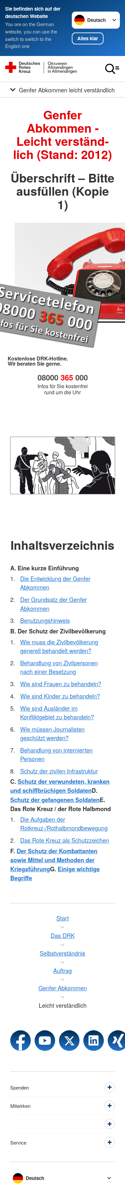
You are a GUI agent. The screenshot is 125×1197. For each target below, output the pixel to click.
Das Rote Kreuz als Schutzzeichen (64, 840)
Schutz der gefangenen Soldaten (55, 800)
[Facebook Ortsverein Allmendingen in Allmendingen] (20, 1040)
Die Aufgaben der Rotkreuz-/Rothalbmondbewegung (64, 823)
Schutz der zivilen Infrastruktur (59, 771)
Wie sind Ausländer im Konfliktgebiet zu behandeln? (57, 712)
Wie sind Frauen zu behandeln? (60, 683)
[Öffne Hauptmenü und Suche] (112, 69)
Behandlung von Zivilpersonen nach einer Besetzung (59, 667)
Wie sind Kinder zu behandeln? (60, 696)
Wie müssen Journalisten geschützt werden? (52, 733)
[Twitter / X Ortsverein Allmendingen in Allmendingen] (69, 1040)
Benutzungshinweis (45, 620)
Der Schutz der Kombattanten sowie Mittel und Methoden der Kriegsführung (53, 860)
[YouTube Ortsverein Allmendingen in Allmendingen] (45, 1040)
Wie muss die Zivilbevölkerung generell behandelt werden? (59, 646)
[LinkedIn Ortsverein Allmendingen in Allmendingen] (93, 1040)
